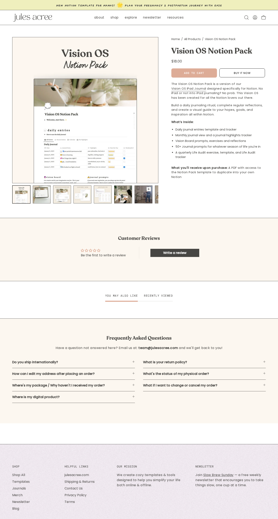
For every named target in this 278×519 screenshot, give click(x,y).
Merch (17, 495)
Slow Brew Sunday (218, 475)
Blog (15, 508)
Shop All (18, 475)
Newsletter (21, 501)
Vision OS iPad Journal (188, 89)
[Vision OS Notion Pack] (21, 194)
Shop (16, 466)
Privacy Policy (75, 495)
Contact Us (74, 488)
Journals (19, 488)
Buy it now (242, 73)
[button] (114, 17)
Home (175, 39)
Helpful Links (76, 466)
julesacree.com (77, 475)
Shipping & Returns (80, 481)
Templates (21, 481)
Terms (70, 501)
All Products (192, 39)
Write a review (174, 252)
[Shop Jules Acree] (32, 17)
